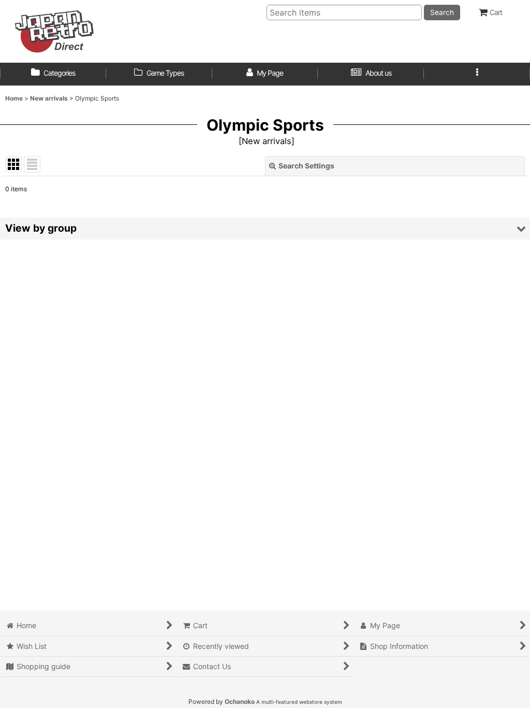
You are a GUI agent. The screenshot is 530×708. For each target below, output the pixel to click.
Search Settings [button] (306, 165)
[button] (477, 74)
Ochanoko (240, 701)
